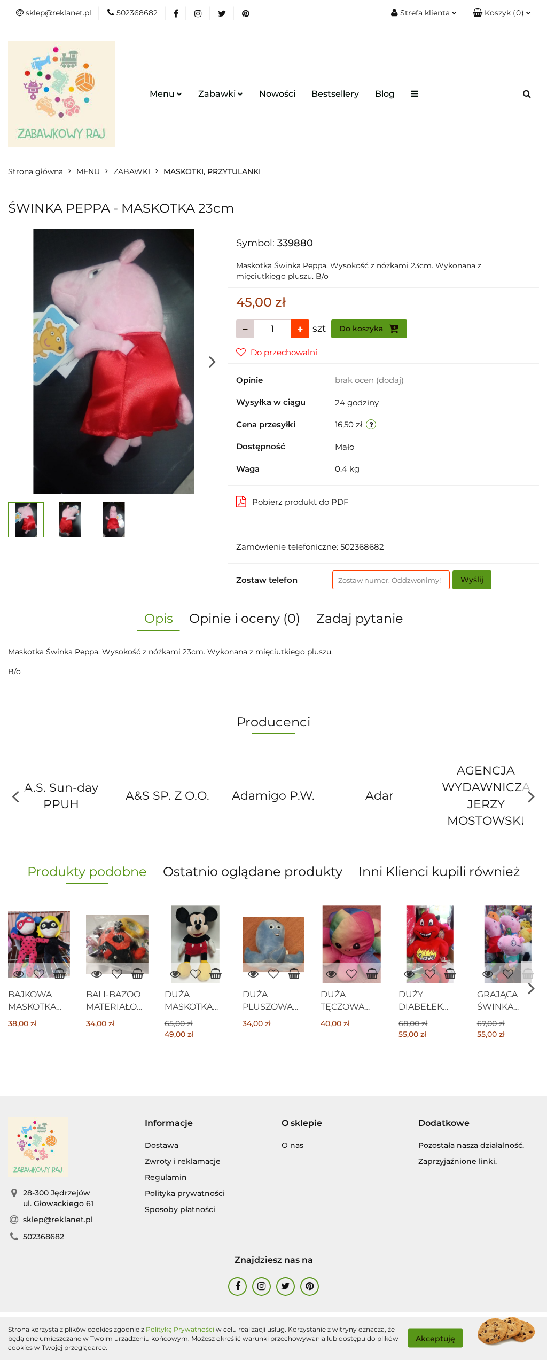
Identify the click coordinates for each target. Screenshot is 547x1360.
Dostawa (161, 1145)
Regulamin (166, 1177)
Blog (385, 94)
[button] (502, 13)
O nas (292, 1145)
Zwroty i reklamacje (183, 1161)
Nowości (277, 94)
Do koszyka (362, 328)
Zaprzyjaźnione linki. (457, 1161)
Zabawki (218, 94)
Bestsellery (335, 94)
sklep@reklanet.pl (58, 1219)
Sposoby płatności (180, 1209)
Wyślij (471, 579)
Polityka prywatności (185, 1193)
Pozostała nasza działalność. (471, 1145)
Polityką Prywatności (180, 1329)
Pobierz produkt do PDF (300, 502)
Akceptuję (435, 1338)
